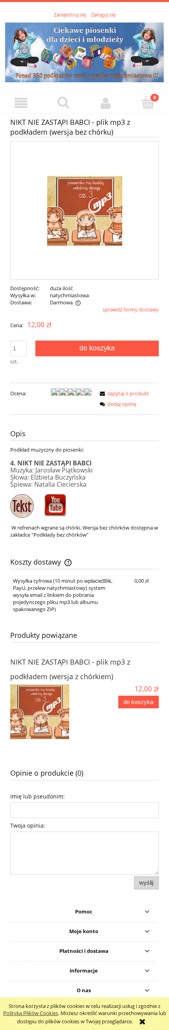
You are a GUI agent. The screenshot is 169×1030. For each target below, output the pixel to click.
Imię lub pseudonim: (37, 796)
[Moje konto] (105, 103)
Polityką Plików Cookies (30, 1013)
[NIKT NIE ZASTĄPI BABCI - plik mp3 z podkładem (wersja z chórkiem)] (47, 711)
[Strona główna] (84, 51)
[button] (21, 103)
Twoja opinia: (27, 825)
